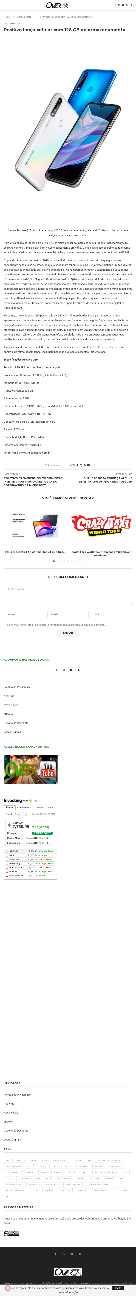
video (124, 1191)
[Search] (132, 5)
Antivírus (9, 696)
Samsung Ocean (14, 1185)
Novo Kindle (11, 705)
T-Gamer (34, 1191)
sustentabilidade (15, 1191)
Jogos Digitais (12, 732)
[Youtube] (123, 5)
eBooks (8, 714)
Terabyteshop (99, 1191)
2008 (16, 1283)
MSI (38, 1179)
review (80, 1179)
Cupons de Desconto (16, 723)
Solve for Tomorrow (97, 1185)
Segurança (34, 1185)
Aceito (117, 1288)
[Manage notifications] (8, 1288)
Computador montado (18, 1166)
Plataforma (64, 1179)
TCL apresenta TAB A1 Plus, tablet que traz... (35, 552)
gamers (31, 1172)
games (44, 1172)
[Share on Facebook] (77, 465)
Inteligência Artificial (106, 1172)
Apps (33, 1160)
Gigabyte (58, 1172)
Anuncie (111, 1283)
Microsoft (24, 1179)
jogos (9, 1179)
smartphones (73, 1185)
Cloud (90, 1160)
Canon (77, 1160)
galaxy (69, 1166)
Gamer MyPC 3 (13, 1172)
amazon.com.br (78, 252)
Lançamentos (24, 17)
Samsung (95, 1179)
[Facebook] (115, 5)
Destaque (41, 1166)
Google (73, 1172)
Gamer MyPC (116, 1166)
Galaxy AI (84, 1166)
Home (7, 17)
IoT (125, 1172)
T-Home (48, 1191)
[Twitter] (119, 5)
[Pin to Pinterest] (85, 465)
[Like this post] (73, 465)
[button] (8, 534)
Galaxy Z (99, 1166)
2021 (37, 1283)
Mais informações (69, 1292)
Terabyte (81, 1191)
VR (7, 1197)
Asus (44, 1160)
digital (55, 1166)
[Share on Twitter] (81, 465)
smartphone (53, 1185)
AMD (8, 1160)
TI (114, 1191)
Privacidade (99, 1283)
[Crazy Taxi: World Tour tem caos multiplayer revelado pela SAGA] (101, 526)
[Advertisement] (68, 931)
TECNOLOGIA (64, 1191)
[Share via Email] (88, 465)
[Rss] (127, 5)
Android (20, 1160)
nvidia (49, 1179)
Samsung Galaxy (114, 1179)
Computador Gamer (109, 1160)
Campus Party (60, 1160)
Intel (86, 1172)
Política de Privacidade (17, 687)
